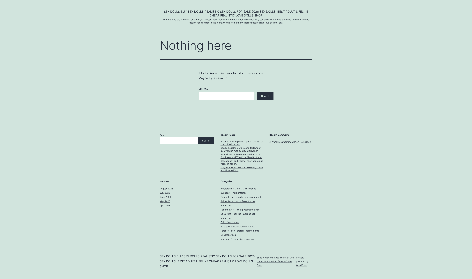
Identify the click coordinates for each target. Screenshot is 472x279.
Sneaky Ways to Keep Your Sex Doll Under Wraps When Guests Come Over (275, 261)
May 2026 (165, 201)
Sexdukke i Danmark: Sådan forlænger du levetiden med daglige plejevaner (241, 149)
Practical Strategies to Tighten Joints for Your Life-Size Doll (242, 143)
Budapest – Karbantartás (233, 193)
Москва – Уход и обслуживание (238, 239)
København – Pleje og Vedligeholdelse (240, 209)
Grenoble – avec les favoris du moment (241, 197)
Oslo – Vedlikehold (230, 222)
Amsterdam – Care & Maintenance (238, 188)
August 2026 (166, 188)
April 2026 (165, 205)
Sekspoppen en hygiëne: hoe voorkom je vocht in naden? (242, 162)
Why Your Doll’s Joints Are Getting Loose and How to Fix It (242, 168)
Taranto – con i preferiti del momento (240, 230)
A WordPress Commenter (282, 142)
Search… (203, 88)
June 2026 (165, 197)
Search (163, 135)
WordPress (301, 265)
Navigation (305, 142)
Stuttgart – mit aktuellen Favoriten (238, 226)
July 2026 (165, 193)
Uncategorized (228, 235)
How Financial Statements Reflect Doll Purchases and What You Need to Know (241, 156)
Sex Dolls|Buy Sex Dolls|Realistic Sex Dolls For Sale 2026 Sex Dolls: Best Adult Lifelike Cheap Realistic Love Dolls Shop (207, 261)
